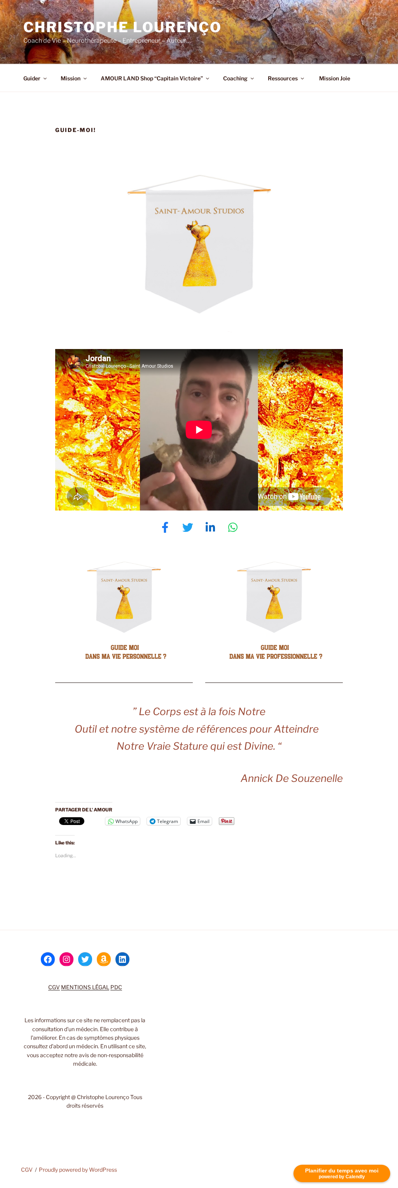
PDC (116, 987)
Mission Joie (334, 78)
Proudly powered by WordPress (78, 1169)
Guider (31, 78)
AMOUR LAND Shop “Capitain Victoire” (152, 78)
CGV (54, 987)
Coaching (235, 78)
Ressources (283, 78)
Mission (70, 78)
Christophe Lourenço (122, 27)
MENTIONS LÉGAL (85, 987)
